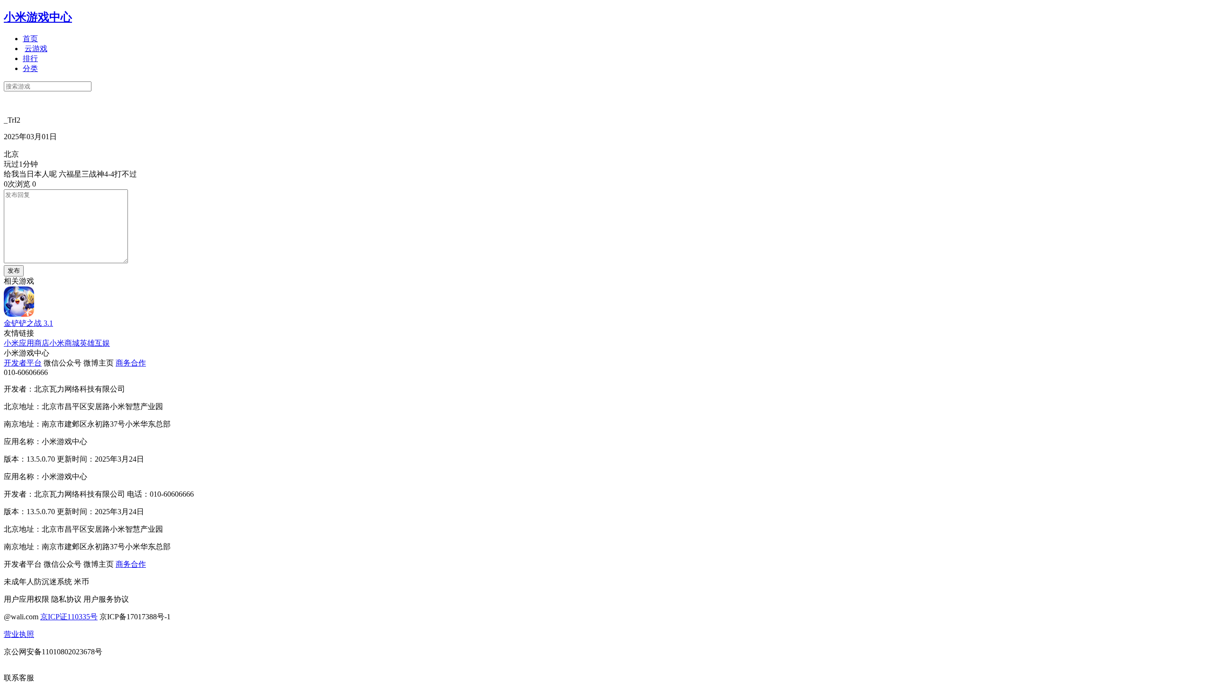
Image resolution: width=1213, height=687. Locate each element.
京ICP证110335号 (69, 617)
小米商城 (64, 343)
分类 (30, 68)
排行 (30, 58)
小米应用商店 (26, 343)
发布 (14, 270)
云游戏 (36, 49)
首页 (30, 39)
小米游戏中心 (38, 17)
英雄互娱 (95, 343)
